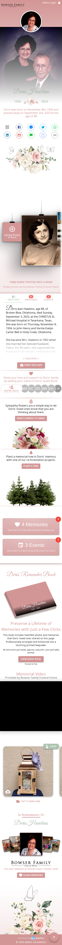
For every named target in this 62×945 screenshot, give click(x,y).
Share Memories (33, 875)
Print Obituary (33, 365)
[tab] (13, 298)
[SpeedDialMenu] (54, 937)
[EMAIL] (19, 135)
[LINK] (55, 135)
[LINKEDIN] (7, 135)
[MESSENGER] (31, 127)
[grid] (31, 240)
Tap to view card (30, 801)
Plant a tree (30, 466)
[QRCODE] (7, 127)
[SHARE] (43, 135)
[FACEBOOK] (19, 127)
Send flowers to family (31, 418)
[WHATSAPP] (55, 127)
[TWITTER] (43, 127)
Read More (31, 358)
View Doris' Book (31, 659)
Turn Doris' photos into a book (31, 282)
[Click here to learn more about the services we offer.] (31, 864)
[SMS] (31, 135)
